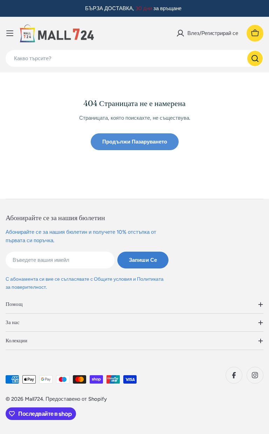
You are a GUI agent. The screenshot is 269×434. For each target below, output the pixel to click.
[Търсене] (255, 58)
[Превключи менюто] (10, 33)
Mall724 (34, 399)
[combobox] (134, 58)
